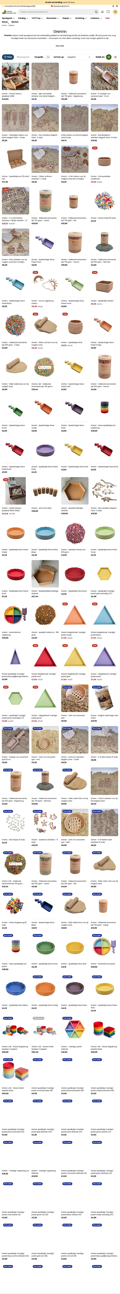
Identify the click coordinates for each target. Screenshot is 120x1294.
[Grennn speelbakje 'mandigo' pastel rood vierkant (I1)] (15, 1195)
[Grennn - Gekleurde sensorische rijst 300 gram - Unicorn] (104, 366)
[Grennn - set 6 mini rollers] (45, 491)
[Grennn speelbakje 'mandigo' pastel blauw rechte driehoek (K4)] (15, 1236)
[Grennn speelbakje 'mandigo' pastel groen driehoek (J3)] (104, 1153)
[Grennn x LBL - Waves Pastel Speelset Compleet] (45, 1029)
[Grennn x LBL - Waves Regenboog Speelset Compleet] (15, 1029)
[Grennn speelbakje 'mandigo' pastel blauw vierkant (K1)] (74, 1195)
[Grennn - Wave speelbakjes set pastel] (15, 946)
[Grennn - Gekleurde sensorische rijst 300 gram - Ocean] (45, 864)
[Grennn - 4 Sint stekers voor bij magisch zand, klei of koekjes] (74, 159)
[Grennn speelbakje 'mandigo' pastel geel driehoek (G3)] (45, 1112)
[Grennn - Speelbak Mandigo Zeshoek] (74, 491)
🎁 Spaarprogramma (60, 6)
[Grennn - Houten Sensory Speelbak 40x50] (15, 76)
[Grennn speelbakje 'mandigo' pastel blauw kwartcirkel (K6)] (74, 1070)
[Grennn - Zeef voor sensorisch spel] (74, 698)
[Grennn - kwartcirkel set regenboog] (15, 615)
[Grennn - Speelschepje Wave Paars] (74, 408)
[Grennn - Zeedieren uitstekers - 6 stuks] (45, 822)
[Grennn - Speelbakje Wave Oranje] (45, 988)
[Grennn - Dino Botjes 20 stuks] (15, 822)
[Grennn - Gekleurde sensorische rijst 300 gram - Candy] (15, 325)
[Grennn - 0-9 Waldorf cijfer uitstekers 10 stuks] (104, 822)
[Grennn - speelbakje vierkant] (104, 283)
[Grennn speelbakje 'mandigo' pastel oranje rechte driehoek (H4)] (74, 1277)
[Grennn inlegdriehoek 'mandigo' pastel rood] (45, 656)
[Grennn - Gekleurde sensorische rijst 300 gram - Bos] (74, 864)
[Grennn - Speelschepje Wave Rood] (104, 449)
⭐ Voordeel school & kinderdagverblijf (18, 6)
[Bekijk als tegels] (109, 57)
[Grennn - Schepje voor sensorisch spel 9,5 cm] (15, 739)
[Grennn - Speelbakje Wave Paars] (74, 988)
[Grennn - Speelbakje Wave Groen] (45, 946)
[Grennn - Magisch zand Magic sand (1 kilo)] (104, 698)
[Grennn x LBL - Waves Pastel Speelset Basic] (15, 1070)
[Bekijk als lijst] (115, 57)
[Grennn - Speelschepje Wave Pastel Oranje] (104, 325)
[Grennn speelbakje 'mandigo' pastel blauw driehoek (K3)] (15, 1277)
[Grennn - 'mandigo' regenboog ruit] (15, 1153)
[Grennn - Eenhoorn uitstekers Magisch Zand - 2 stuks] (74, 739)
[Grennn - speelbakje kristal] (74, 325)
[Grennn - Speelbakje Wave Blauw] (15, 988)
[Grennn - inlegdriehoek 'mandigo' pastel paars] (104, 656)
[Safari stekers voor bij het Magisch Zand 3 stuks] (74, 118)
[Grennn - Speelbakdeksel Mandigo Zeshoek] (45, 573)
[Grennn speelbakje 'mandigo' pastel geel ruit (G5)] (45, 1236)
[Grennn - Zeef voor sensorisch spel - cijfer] (74, 822)
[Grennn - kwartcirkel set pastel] (104, 946)
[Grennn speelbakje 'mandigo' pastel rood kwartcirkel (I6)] (45, 1070)
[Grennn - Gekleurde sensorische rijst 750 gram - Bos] (74, 200)
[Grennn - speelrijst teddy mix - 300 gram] (45, 615)
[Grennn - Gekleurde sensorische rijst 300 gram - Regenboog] (15, 781)
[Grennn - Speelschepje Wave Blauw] (45, 905)
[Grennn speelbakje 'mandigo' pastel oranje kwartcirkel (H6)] (104, 1070)
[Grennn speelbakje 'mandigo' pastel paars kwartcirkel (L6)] (15, 1112)
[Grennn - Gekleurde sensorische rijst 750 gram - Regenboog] (74, 76)
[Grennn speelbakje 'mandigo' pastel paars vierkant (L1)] (104, 1277)
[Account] (102, 11)
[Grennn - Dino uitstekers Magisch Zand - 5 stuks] (104, 491)
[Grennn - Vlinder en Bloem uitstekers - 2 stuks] (45, 159)
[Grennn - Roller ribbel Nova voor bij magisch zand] (74, 905)
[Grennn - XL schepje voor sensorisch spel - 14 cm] (104, 76)
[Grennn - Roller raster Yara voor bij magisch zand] (104, 864)
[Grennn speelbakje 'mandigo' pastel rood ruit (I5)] (74, 1236)
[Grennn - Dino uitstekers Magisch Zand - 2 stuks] (45, 118)
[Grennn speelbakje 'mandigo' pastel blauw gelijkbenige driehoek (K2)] (104, 1236)
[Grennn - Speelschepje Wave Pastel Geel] (74, 366)
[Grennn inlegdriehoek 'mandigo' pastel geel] (74, 656)
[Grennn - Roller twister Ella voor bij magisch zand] (74, 781)
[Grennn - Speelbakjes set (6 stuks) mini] (15, 159)
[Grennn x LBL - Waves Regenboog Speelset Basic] (104, 1029)
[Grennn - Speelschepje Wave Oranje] (45, 408)
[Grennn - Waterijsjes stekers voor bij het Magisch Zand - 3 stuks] (15, 118)
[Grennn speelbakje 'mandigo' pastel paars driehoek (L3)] (74, 1112)
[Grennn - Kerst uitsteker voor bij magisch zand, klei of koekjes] (15, 242)
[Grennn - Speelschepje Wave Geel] (74, 449)
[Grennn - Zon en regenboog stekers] (45, 283)
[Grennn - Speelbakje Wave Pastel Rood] (15, 573)
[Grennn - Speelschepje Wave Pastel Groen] (74, 283)
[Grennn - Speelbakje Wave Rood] (74, 573)
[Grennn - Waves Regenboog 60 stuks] (15, 905)
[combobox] (59, 12)
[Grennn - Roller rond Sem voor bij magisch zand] (45, 325)
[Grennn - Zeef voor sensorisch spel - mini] (45, 739)
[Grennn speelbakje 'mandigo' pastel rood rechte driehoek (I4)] (74, 1153)
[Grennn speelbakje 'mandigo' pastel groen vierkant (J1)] (104, 1112)
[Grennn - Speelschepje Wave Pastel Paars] (45, 242)
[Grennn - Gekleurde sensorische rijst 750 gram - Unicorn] (74, 242)
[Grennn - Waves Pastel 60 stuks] (104, 200)
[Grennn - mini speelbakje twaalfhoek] (104, 159)
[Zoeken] (96, 11)
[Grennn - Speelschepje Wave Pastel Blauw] (15, 283)
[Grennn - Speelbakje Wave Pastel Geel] (104, 988)
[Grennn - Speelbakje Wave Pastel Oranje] (15, 532)
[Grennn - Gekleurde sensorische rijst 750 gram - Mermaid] (45, 781)
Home (4, 25)
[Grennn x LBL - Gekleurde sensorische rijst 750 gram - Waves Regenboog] (15, 864)
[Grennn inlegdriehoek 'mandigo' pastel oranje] (74, 615)
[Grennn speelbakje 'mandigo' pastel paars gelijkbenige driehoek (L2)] (15, 656)
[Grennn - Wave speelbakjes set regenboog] (104, 408)
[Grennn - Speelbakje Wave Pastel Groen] (104, 532)
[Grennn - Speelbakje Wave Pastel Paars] (45, 449)
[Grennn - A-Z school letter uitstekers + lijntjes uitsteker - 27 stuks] (15, 200)
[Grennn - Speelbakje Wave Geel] (74, 946)
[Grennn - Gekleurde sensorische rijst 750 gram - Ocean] (45, 200)
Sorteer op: (59, 57)
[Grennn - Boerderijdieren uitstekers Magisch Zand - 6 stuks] (104, 118)
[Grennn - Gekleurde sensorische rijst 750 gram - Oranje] (104, 905)
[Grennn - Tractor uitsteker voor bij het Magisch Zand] (104, 781)
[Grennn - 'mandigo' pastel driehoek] (74, 1029)
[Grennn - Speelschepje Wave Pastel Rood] (15, 449)
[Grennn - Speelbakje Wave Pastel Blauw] (45, 532)
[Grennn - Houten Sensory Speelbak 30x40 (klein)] (15, 491)
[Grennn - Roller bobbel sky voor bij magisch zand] (15, 366)
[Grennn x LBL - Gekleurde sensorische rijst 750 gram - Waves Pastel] (45, 366)
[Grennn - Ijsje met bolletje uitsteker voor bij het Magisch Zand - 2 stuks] (45, 76)
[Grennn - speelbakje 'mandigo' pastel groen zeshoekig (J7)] (15, 698)
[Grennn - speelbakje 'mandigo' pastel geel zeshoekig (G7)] (104, 573)
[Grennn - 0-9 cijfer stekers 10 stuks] (104, 739)
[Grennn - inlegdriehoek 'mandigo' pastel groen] (45, 698)
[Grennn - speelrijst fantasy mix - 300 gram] (74, 532)
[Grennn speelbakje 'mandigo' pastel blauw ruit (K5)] (45, 1277)
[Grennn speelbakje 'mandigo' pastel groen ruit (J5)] (45, 1195)
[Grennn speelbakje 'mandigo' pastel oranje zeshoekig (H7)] (104, 1195)
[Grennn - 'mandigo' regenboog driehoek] (45, 1153)
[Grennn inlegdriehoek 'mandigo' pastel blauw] (104, 615)
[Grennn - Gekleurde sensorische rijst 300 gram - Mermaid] (104, 242)
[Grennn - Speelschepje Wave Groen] (15, 408)
